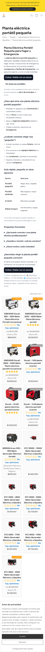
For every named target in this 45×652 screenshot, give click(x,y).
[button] (22, 9)
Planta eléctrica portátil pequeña (26, 40)
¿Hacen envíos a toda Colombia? (20, 247)
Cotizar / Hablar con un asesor (18, 77)
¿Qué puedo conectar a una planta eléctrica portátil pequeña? (20, 234)
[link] (22, 648)
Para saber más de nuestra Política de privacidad (21, 629)
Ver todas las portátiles (15, 84)
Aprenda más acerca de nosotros (15, 632)
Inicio (4, 37)
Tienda (12, 37)
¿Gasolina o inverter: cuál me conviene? (23, 241)
